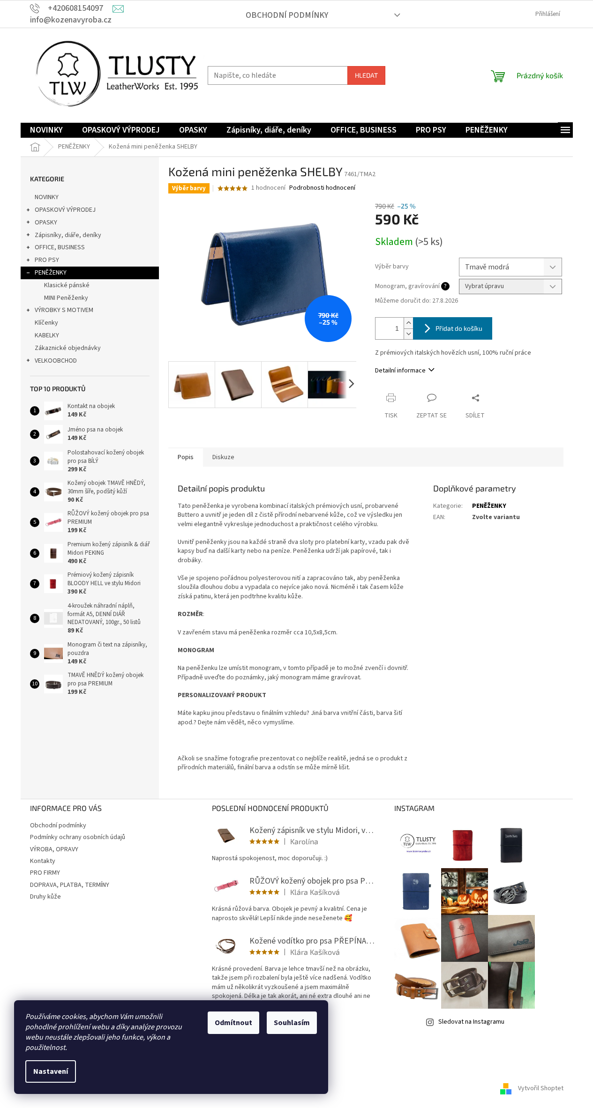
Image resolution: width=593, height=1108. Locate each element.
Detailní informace (400, 370)
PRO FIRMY (45, 872)
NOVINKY (47, 197)
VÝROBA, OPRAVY (54, 849)
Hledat (366, 75)
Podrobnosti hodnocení (322, 188)
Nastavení (50, 1071)
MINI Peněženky (66, 298)
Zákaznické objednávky (68, 348)
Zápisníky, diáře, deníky (68, 235)
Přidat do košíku (458, 328)
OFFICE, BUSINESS (60, 247)
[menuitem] (46, 130)
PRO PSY (47, 260)
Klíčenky (46, 322)
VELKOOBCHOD (56, 360)
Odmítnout (233, 1023)
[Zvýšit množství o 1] (408, 323)
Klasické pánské (67, 285)
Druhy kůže (45, 896)
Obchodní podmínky (287, 15)
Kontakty (42, 861)
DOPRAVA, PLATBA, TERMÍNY (69, 885)
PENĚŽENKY (51, 272)
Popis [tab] (186, 457)
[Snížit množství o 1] (408, 333)
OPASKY (46, 222)
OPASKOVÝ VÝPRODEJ (65, 210)
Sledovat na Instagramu (471, 1021)
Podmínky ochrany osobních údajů (77, 837)
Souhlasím (292, 1023)
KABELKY (47, 335)
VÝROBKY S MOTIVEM (64, 310)
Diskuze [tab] (223, 457)
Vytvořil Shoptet (540, 1088)
